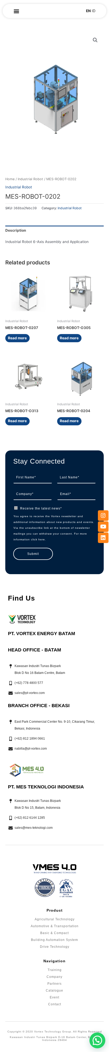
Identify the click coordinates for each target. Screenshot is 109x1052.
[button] (16, 11)
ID (94, 11)
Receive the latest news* (41, 508)
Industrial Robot (30, 179)
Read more (17, 338)
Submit (33, 554)
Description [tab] (15, 230)
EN (88, 11)
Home (10, 179)
